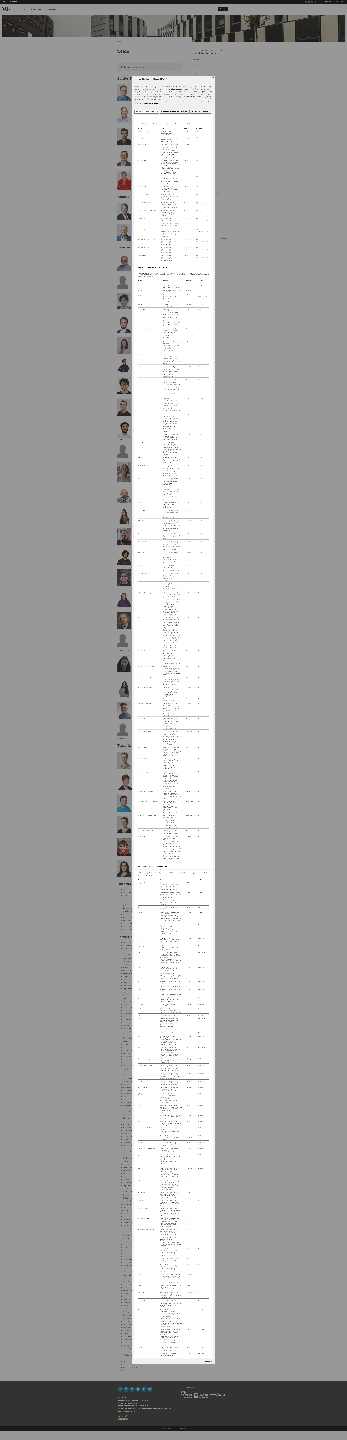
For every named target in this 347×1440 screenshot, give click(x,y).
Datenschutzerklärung (152, 103)
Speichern (208, 1361)
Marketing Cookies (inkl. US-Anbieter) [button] (152, 866)
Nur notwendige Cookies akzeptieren (174, 111)
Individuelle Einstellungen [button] (145, 111)
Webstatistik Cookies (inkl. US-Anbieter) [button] (153, 267)
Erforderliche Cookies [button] (147, 118)
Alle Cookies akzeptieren (200, 111)
